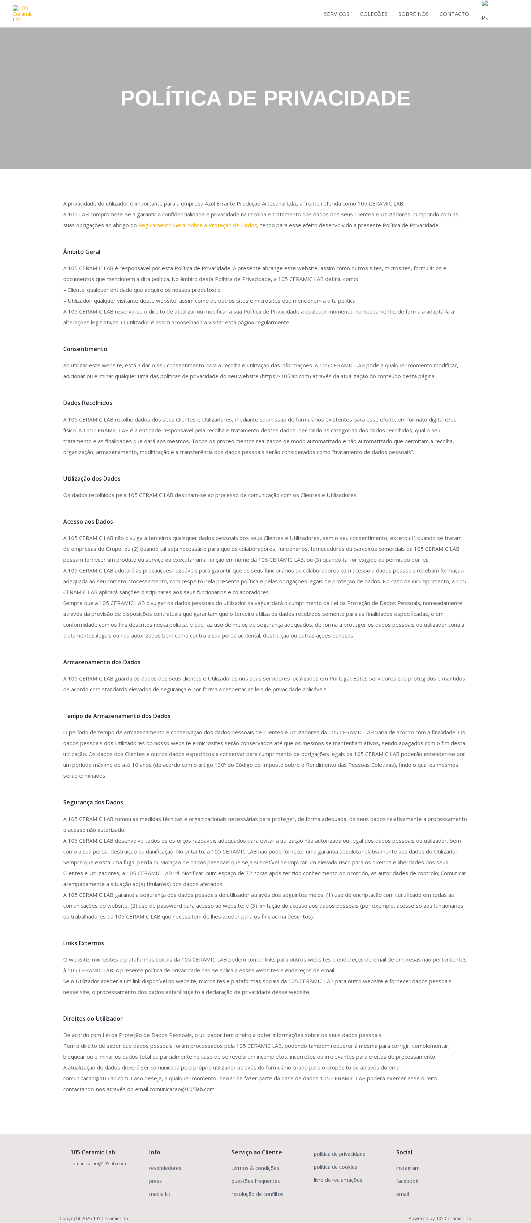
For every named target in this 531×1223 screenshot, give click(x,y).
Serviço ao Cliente (257, 1152)
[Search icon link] (510, 14)
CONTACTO (454, 13)
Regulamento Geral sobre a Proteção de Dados (197, 225)
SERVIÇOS (336, 13)
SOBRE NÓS (413, 13)
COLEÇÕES (374, 13)
